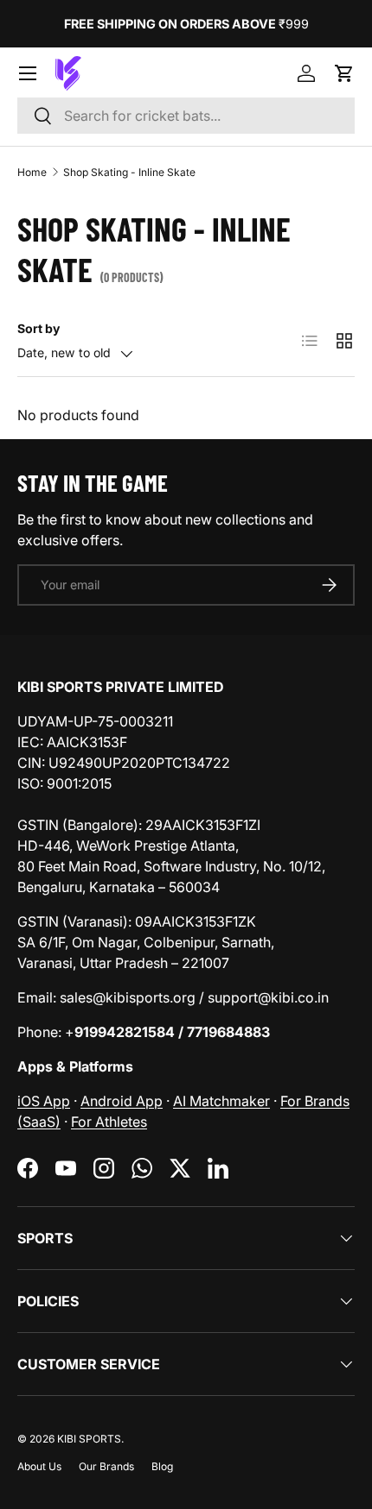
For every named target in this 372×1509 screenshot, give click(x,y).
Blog (162, 1466)
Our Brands (106, 1466)
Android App (121, 1101)
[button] (344, 73)
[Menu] (28, 73)
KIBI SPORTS (89, 1438)
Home (32, 172)
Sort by (38, 328)
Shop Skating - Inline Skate (129, 172)
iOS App (43, 1101)
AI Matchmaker (221, 1101)
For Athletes (109, 1121)
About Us (39, 1466)
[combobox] (186, 115)
